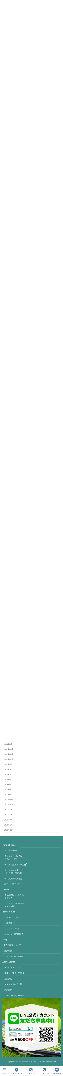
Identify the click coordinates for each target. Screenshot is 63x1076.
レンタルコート (11, 917)
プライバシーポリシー (14, 995)
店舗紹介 (8, 950)
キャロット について (13, 967)
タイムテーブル (16, 1073)
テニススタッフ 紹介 (13, 878)
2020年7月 (8, 820)
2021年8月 (8, 809)
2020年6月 (8, 825)
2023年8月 (8, 769)
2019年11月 (9, 830)
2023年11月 (9, 754)
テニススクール (11, 850)
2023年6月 (8, 779)
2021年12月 (9, 799)
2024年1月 (8, 744)
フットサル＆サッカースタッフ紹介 (14, 905)
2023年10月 (9, 759)
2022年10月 (9, 789)
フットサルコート (12, 928)
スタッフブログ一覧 (13, 984)
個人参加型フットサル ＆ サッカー (14, 896)
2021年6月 (8, 814)
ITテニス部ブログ (12, 884)
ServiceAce (57, 1073)
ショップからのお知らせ (15, 956)
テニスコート (10, 922)
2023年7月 (8, 774)
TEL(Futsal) (44, 1073)
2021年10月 (9, 804)
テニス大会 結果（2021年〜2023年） (13, 871)
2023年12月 (9, 749)
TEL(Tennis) (30, 1073)
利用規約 (8, 989)
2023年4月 (8, 784)
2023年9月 (8, 764)
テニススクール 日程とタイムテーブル (14, 857)
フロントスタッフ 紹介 (14, 972)
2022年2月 (8, 794)
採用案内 (8, 978)
